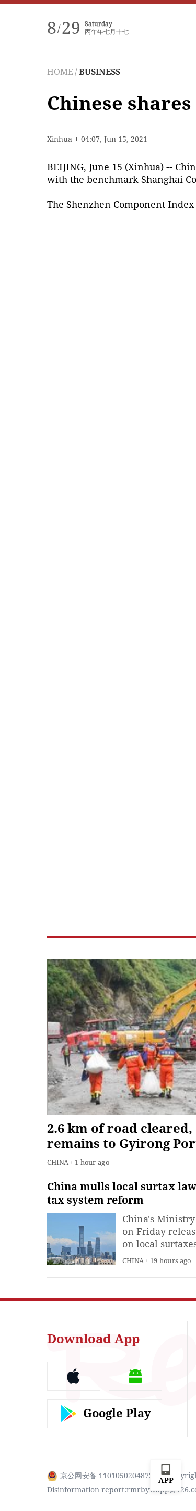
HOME (60, 72)
